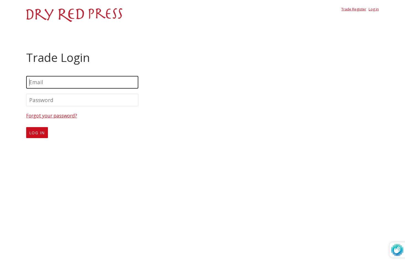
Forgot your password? (51, 116)
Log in (374, 9)
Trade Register (353, 9)
